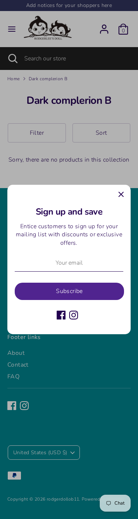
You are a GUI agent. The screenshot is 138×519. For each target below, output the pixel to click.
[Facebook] (61, 315)
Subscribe (69, 291)
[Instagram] (73, 315)
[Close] (121, 194)
